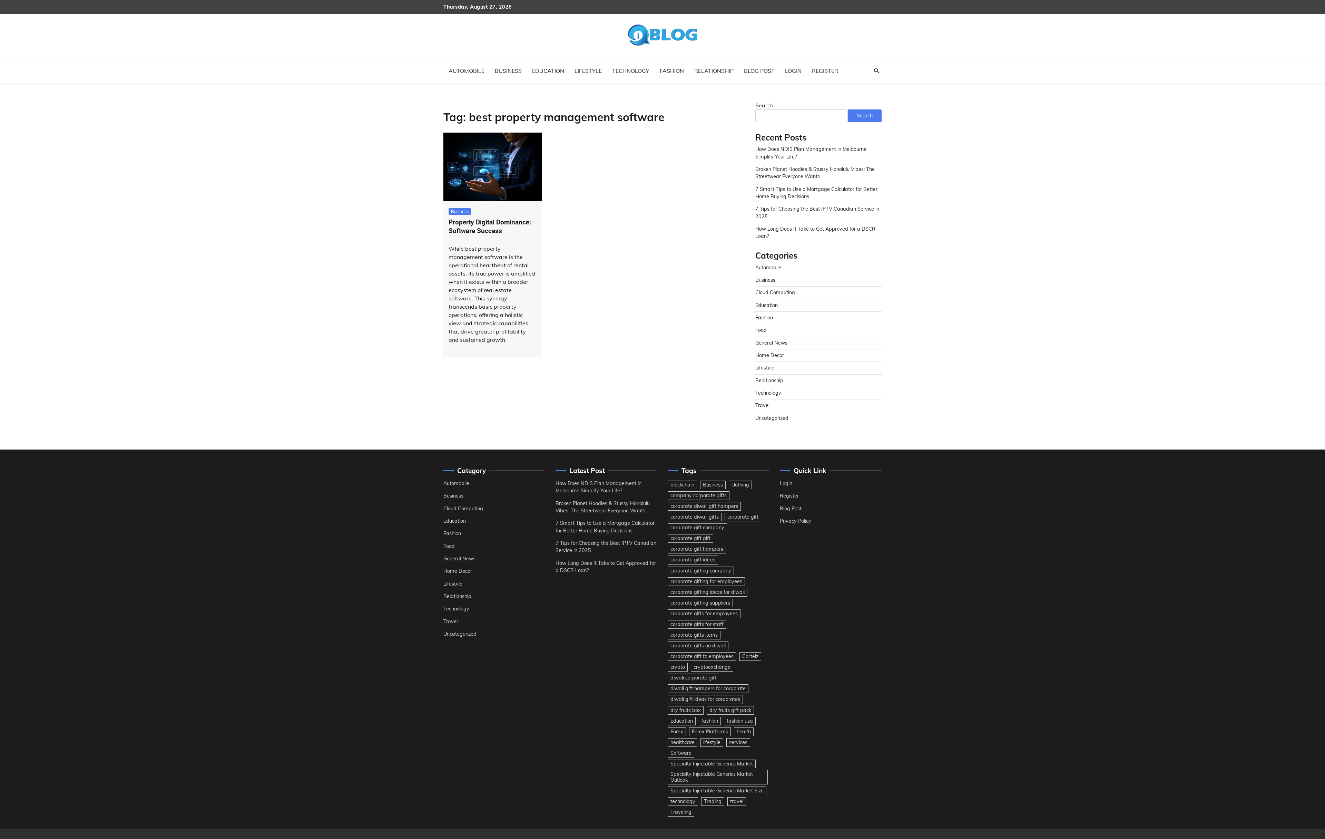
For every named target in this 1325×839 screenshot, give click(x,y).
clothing (740, 485)
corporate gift (742, 517)
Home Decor (769, 355)
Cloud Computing (775, 292)
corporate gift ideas (692, 560)
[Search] (876, 71)
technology (682, 801)
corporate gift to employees (702, 656)
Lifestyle (588, 70)
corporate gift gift (690, 538)
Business (508, 70)
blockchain (682, 485)
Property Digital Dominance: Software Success (490, 226)
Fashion (672, 70)
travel (736, 801)
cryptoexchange (712, 667)
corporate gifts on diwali (698, 646)
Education (548, 70)
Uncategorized (771, 418)
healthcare (682, 742)
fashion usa (740, 721)
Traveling (680, 812)
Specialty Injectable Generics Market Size (717, 791)
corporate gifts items (694, 635)
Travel (762, 405)
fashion (709, 721)
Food (761, 330)
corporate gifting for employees (706, 581)
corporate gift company (697, 527)
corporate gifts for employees (704, 613)
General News (771, 343)
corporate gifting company (700, 571)
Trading (713, 801)
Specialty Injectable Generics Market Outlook (711, 777)
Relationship (714, 70)
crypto (677, 667)
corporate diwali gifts (694, 517)
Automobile (466, 70)
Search (764, 105)
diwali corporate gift (693, 678)
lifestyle (711, 742)
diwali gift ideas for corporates (705, 699)
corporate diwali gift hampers (704, 506)
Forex (676, 732)
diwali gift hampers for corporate (708, 688)
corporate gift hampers (696, 549)
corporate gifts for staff (697, 624)
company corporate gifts (698, 495)
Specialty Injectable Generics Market (711, 764)
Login (793, 70)
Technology (630, 70)
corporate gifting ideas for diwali (707, 592)
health (744, 732)
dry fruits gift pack (730, 710)
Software (680, 753)
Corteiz (750, 656)
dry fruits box (685, 710)
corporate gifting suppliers (700, 603)
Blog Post (759, 70)
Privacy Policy (795, 521)
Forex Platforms (710, 732)
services (738, 742)
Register (825, 70)
